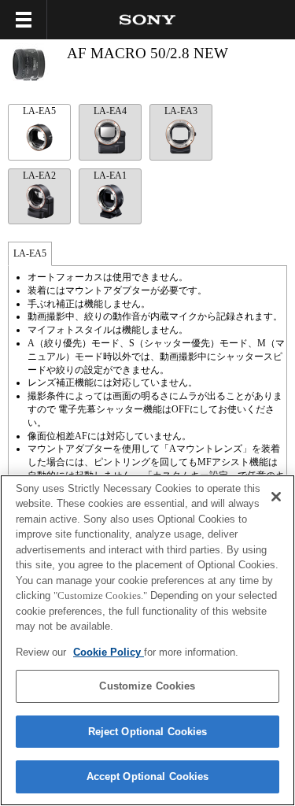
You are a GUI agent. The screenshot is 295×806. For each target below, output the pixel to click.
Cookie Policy (108, 652)
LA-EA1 (110, 175)
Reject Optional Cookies (148, 732)
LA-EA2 (39, 175)
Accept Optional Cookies (148, 776)
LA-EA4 (110, 110)
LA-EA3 (180, 110)
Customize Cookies (147, 686)
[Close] (276, 496)
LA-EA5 (39, 110)
